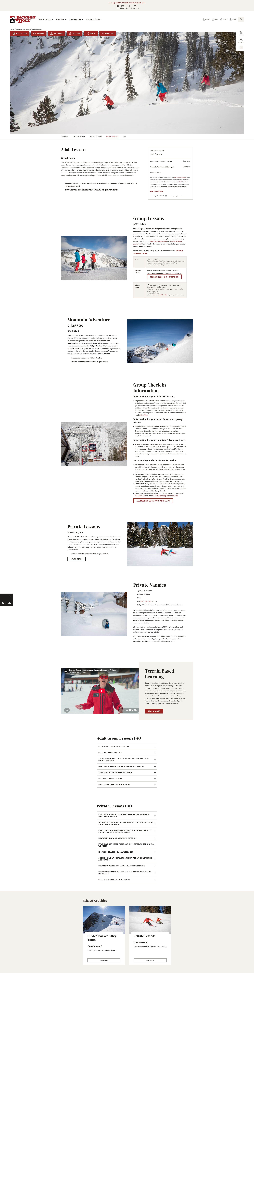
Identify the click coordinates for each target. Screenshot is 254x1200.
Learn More (77, 559)
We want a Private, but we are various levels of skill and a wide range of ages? (125, 823)
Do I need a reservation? (110, 778)
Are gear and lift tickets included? (115, 772)
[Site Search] (241, 19)
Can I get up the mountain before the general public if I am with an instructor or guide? (125, 831)
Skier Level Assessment (158, 241)
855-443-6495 (160, 196)
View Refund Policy (156, 191)
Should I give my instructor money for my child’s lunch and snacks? (125, 859)
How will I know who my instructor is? (117, 838)
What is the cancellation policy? (114, 784)
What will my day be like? (110, 753)
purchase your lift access (180, 177)
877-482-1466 (182, 182)
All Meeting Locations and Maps (153, 501)
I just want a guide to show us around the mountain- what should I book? (124, 815)
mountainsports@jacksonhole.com (176, 196)
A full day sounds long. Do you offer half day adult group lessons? (123, 760)
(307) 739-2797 (145, 601)
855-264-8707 (140, 496)
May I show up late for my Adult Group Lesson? (121, 766)
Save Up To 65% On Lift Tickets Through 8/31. (127, 3)
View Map (143, 415)
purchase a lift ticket (160, 295)
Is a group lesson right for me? (113, 747)
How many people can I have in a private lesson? (122, 866)
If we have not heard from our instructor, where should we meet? (126, 845)
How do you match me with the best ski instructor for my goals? (124, 873)
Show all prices (155, 172)
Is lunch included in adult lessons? (115, 852)
